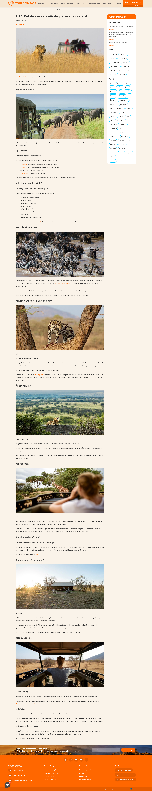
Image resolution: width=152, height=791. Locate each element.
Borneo (127, 88)
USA (111, 157)
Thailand (121, 153)
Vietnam (118, 157)
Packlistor (125, 62)
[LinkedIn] (76, 760)
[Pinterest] (86, 760)
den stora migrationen (62, 283)
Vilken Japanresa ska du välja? (119, 43)
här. (37, 554)
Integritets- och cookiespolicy (118, 789)
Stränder (122, 74)
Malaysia (123, 124)
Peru (129, 140)
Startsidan (42, 3)
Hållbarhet (124, 54)
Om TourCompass (50, 766)
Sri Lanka (122, 144)
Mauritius (113, 132)
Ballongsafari (24, 173)
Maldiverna (113, 128)
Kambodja (120, 108)
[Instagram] (71, 760)
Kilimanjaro (113, 116)
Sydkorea (122, 148)
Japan (112, 108)
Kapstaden (113, 112)
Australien (113, 88)
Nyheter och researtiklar (65, 9)
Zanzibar (112, 161)
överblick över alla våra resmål (30, 222)
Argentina (120, 84)
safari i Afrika (22, 77)
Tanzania (112, 153)
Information (84, 766)
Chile (129, 92)
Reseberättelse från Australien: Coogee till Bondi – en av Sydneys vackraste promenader (121, 35)
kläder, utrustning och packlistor (27, 704)
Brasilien (122, 92)
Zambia (126, 157)
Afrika (112, 84)
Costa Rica (122, 96)
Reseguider (126, 66)
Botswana (113, 92)
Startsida (54, 9)
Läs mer (111, 29)
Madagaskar (114, 124)
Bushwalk (23, 167)
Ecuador (112, 100)
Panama (121, 140)
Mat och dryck (123, 58)
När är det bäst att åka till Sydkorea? (121, 26)
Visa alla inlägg (20, 24)
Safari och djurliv (124, 70)
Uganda (129, 153)
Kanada (129, 108)
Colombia (113, 96)
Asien (127, 84)
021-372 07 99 (134, 2)
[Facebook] (66, 760)
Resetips (112, 70)
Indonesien (123, 104)
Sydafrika (113, 148)
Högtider (112, 58)
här (77, 222)
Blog (119, 3)
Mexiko (121, 132)
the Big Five (39, 375)
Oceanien (113, 140)
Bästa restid (113, 54)
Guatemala (113, 104)
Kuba (127, 116)
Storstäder (113, 74)
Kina (121, 116)
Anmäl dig (128, 750)
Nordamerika (114, 136)
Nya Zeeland (125, 136)
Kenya (122, 112)
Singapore (113, 144)
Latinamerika (120, 120)
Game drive (24, 165)
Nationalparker (114, 62)
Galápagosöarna (123, 100)
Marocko (122, 128)
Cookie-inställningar (101, 789)
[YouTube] (81, 760)
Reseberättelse (114, 66)
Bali (121, 88)
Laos (111, 120)
